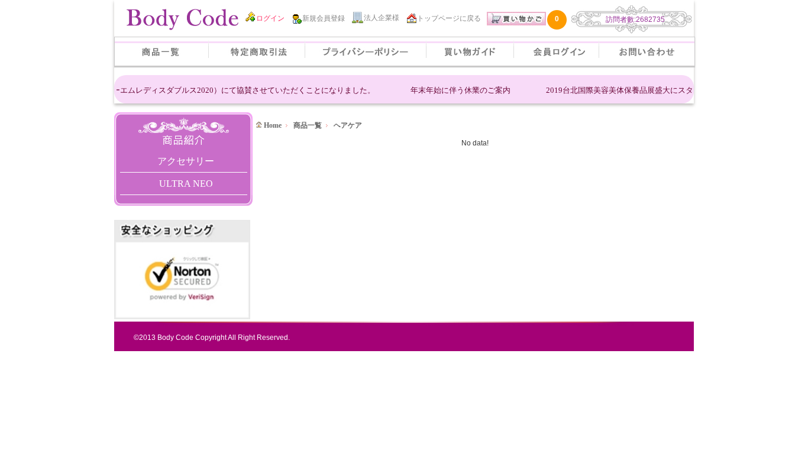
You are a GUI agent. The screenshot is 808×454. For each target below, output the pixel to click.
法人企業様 (381, 18)
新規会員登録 (323, 18)
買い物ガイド (469, 51)
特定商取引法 (257, 51)
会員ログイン (556, 51)
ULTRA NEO (186, 184)
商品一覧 (161, 51)
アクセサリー (185, 161)
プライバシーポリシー (365, 51)
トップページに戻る (449, 18)
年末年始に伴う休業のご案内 (456, 90)
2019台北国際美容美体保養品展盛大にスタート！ (626, 90)
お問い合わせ (646, 51)
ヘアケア (348, 125)
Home (272, 125)
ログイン (270, 18)
